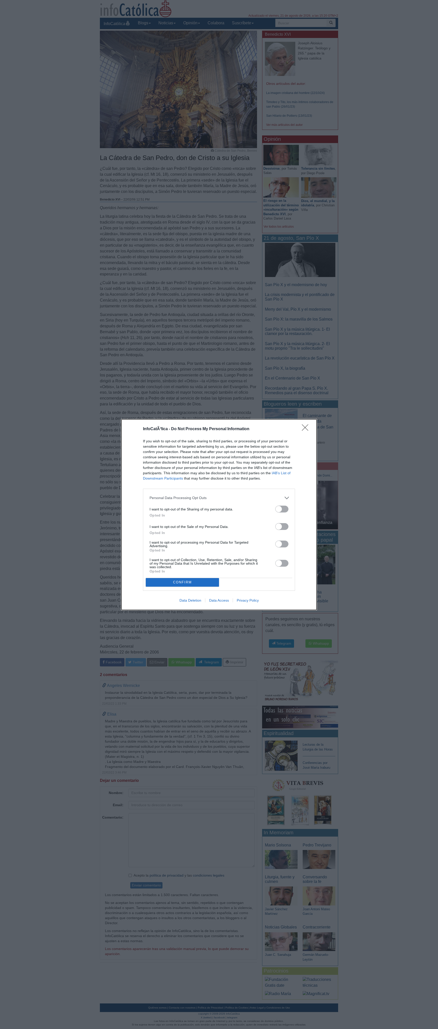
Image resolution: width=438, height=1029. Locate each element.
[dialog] (219, 514)
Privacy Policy (248, 600)
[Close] (307, 429)
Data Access (219, 600)
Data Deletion (190, 600)
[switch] (281, 509)
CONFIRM (182, 582)
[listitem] (219, 498)
